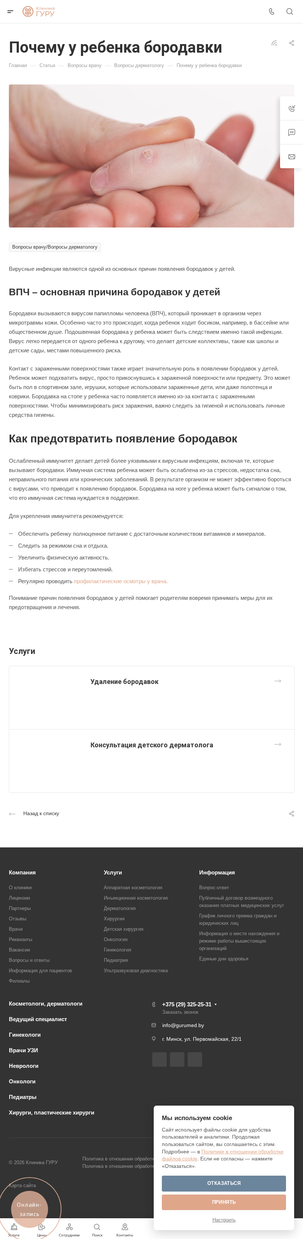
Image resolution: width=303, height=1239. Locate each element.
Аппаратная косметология (133, 887)
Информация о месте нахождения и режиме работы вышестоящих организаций (239, 941)
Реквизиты (20, 939)
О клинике (20, 887)
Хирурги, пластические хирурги (51, 1112)
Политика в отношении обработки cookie (127, 1166)
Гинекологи (25, 1035)
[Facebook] (159, 1059)
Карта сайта (22, 1185)
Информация (217, 872)
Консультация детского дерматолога (152, 745)
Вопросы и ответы (29, 960)
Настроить (224, 1220)
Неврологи (23, 1066)
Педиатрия (116, 960)
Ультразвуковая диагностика (136, 970)
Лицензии (19, 898)
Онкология (115, 939)
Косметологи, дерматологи (45, 1003)
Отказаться (224, 1183)
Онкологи (22, 1081)
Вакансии (19, 950)
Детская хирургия (123, 929)
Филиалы (19, 981)
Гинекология (117, 950)
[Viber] (195, 1059)
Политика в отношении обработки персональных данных (145, 1159)
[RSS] (274, 42)
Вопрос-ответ (214, 887)
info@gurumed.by (183, 1025)
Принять (224, 1202)
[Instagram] (177, 1059)
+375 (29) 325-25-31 (186, 1004)
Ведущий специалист (38, 1019)
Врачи (16, 929)
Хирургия (114, 918)
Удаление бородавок (125, 681)
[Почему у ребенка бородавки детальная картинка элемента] (151, 155)
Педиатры (23, 1097)
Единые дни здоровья (223, 958)
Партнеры (20, 908)
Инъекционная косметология (136, 898)
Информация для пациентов (40, 970)
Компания (22, 872)
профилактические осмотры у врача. (121, 581)
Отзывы (17, 918)
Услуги (113, 872)
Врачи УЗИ (23, 1050)
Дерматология (120, 908)
